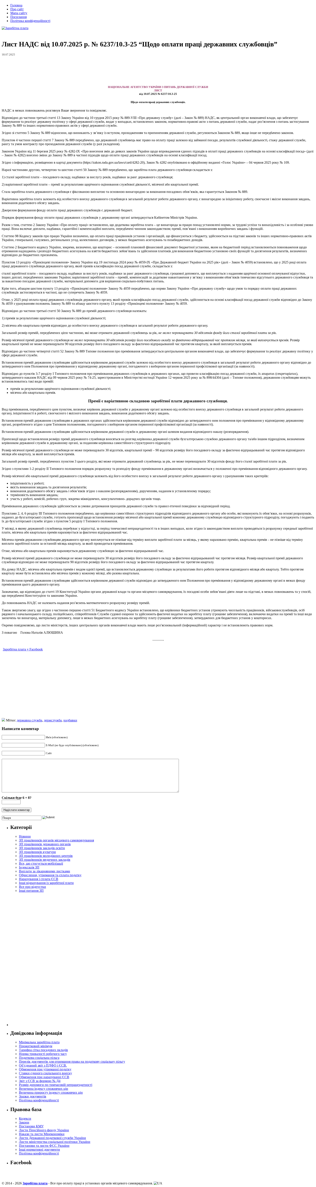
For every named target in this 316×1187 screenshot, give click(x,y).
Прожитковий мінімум (35, 1046)
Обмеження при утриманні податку (45, 1069)
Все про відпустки (32, 887)
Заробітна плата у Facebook (23, 649)
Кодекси (25, 1118)
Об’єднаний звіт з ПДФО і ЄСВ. (43, 1065)
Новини (25, 836)
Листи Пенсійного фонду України (44, 1130)
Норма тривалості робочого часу (43, 1054)
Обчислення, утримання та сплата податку (50, 875)
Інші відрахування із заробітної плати (46, 883)
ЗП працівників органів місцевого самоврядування (56, 840)
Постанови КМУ (31, 1126)
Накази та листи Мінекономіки (41, 1134)
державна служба (29, 720)
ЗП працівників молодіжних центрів (46, 856)
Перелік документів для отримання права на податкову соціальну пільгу (72, 1061)
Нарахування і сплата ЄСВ (38, 879)
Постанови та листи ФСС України (44, 1145)
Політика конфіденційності (30, 21)
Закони (24, 1122)
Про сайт (17, 9)
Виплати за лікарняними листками (44, 871)
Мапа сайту (18, 13)
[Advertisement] (158, 71)
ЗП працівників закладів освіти (42, 848)
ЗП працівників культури (37, 852)
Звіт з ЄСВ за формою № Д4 (39, 1081)
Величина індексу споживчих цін (43, 1088)
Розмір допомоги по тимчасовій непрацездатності (55, 1085)
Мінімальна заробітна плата (39, 1042)
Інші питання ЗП (31, 890)
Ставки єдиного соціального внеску (45, 1073)
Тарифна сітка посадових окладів (43, 1050)
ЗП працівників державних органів (45, 844)
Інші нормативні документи (39, 1149)
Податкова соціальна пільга (39, 1057)
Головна (16, 5)
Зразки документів (32, 1096)
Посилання (18, 17)
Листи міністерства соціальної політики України (54, 1142)
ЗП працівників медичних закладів (44, 859)
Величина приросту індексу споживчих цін (51, 1092)
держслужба (53, 720)
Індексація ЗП (29, 867)
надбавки (70, 720)
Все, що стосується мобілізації (41, 863)
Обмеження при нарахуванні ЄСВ (44, 1077)
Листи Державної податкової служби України (52, 1138)
